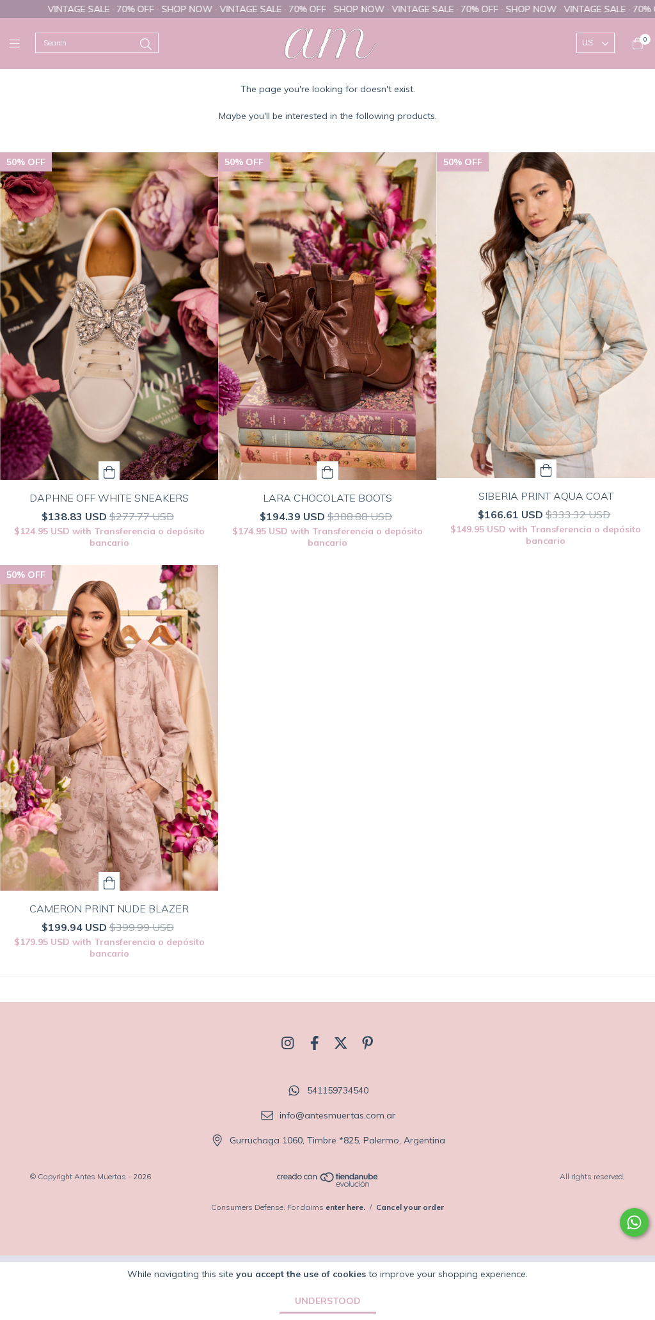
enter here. (345, 1207)
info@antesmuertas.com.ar (337, 1115)
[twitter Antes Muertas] (341, 1043)
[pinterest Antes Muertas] (368, 1043)
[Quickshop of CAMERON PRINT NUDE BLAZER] (109, 881)
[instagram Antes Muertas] (288, 1043)
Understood (328, 1301)
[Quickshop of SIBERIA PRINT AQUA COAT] (546, 468)
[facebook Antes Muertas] (315, 1043)
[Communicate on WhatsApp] (634, 1222)
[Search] (145, 44)
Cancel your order (410, 1207)
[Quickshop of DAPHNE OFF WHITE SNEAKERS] (109, 470)
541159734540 (337, 1091)
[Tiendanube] (328, 1184)
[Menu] (22, 43)
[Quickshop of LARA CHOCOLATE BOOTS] (327, 470)
